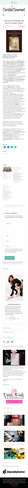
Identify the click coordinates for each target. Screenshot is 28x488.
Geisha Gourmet (8, 26)
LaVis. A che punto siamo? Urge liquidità (7, 174)
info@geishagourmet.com (8, 332)
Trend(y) (21, 26)
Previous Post (9, 205)
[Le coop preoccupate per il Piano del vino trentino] (8, 192)
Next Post (20, 205)
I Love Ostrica (7, 408)
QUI (13, 379)
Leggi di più (15, 485)
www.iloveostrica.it (7, 462)
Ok (11, 485)
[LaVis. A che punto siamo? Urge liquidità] (7, 169)
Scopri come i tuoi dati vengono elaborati (12, 263)
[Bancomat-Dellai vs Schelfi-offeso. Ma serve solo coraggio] (18, 175)
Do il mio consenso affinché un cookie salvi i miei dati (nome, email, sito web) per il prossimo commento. (13, 250)
